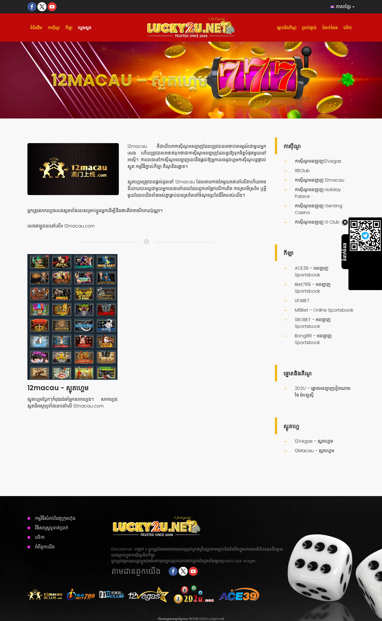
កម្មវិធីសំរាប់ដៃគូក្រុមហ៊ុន (55, 518)
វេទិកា (347, 27)
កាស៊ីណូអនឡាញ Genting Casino (318, 209)
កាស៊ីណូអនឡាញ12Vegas (318, 161)
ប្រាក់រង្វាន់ (309, 27)
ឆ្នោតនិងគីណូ (286, 27)
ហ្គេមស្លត (84, 27)
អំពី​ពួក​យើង (45, 547)
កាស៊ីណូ (54, 27)
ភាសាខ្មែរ (343, 6)
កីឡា (68, 27)
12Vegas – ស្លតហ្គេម (314, 441)
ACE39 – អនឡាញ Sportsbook (311, 271)
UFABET (302, 300)
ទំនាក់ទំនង (330, 27)
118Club (302, 170)
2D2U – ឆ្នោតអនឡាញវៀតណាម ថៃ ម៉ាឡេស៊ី (322, 391)
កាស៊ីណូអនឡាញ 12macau (319, 180)
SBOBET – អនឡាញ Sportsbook (313, 323)
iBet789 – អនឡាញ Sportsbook (313, 287)
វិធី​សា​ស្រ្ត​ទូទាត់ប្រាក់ (51, 528)
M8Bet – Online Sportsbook (324, 310)
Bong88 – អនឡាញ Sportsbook (313, 339)
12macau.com (79, 226)
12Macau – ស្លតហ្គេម (314, 450)
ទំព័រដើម (36, 27)
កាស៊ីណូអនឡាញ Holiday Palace (318, 193)
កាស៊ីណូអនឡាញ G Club (317, 222)
